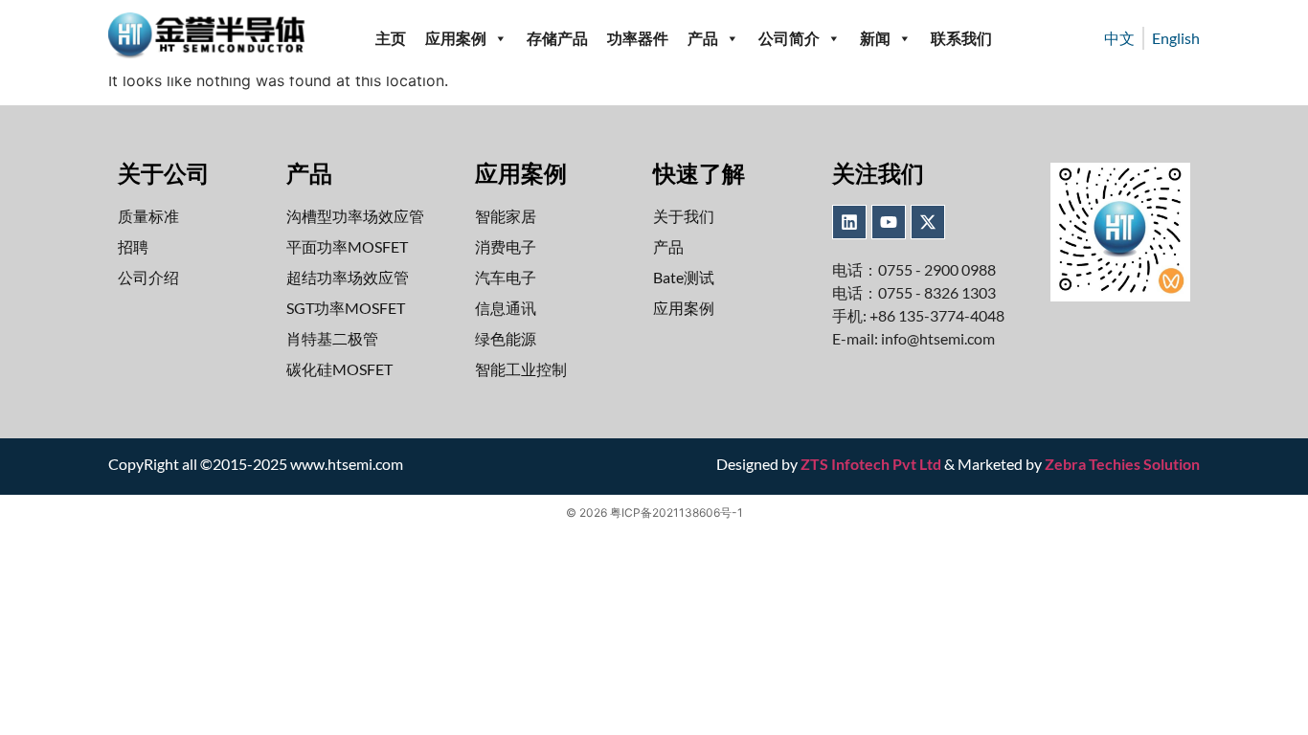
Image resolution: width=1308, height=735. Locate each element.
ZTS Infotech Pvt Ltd (871, 464)
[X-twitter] (928, 222)
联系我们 (961, 38)
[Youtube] (888, 222)
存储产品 (557, 38)
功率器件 (637, 38)
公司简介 (789, 38)
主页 (390, 38)
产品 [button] (703, 38)
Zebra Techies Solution (1122, 464)
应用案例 (455, 38)
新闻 (875, 38)
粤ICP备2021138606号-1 (676, 512)
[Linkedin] (849, 222)
